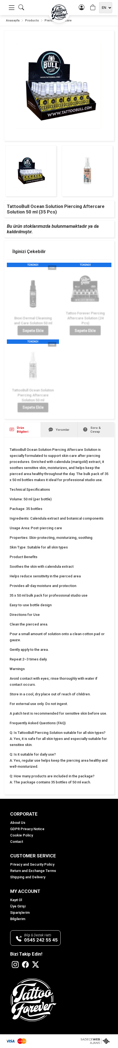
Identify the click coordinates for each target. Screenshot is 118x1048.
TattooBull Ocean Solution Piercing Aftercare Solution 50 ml (33, 395)
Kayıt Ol (16, 900)
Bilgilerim (17, 919)
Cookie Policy (21, 835)
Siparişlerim (20, 912)
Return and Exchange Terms (33, 871)
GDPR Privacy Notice (27, 829)
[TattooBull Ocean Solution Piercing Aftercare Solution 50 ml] (33, 366)
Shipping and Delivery (27, 877)
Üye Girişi (18, 906)
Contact (16, 842)
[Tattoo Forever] (59, 12)
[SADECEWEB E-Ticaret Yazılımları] (96, 1041)
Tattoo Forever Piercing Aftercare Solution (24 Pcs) (85, 318)
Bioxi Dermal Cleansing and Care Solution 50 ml (33, 320)
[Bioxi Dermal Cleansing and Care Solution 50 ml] (33, 291)
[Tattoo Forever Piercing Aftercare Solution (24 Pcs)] (85, 289)
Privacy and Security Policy (32, 864)
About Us (17, 823)
